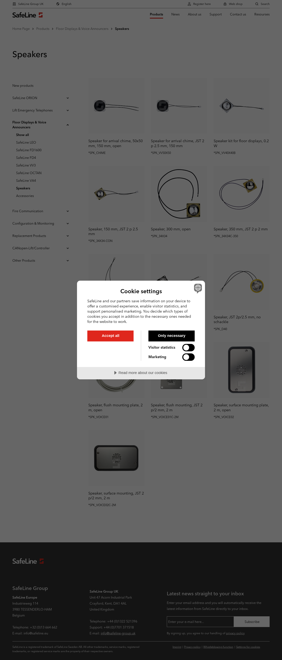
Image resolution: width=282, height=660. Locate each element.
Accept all (110, 336)
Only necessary (171, 336)
